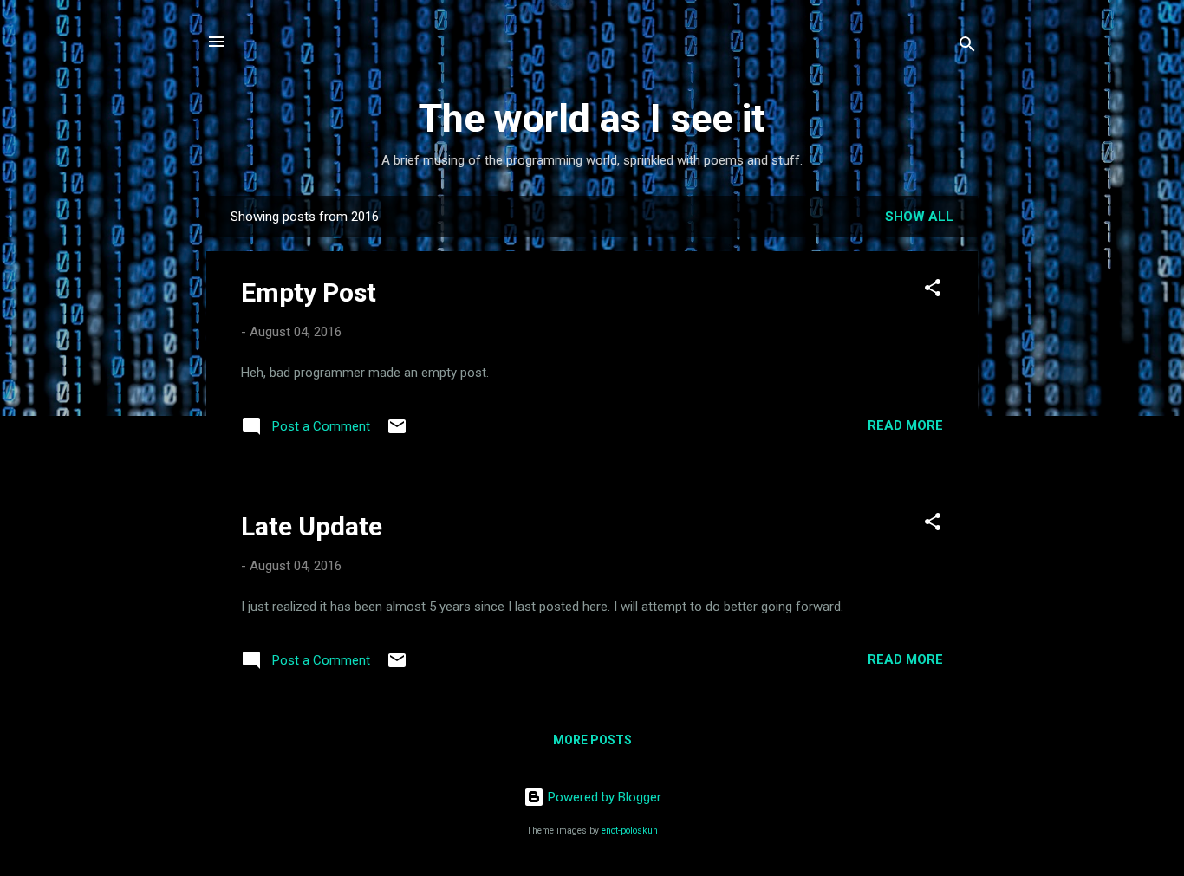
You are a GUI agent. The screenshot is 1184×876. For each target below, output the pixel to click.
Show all (919, 216)
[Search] (967, 47)
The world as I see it (592, 118)
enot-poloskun (630, 830)
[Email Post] (397, 432)
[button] (932, 290)
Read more (905, 425)
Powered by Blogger (602, 797)
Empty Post (308, 292)
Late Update (311, 526)
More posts (592, 740)
